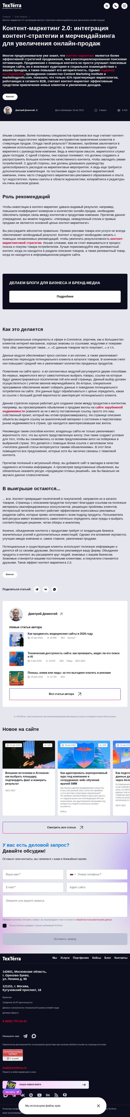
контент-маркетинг (80, 55)
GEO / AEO (80, 661)
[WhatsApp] (54, 589)
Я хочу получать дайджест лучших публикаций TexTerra (35, 925)
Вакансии (7, 997)
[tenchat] (65, 1095)
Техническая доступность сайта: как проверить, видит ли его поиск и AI (74, 655)
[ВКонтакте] (46, 589)
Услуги (65, 957)
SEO (63, 638)
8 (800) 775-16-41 (15, 1021)
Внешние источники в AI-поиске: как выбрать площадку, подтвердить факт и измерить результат (27, 778)
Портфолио (81, 957)
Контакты (120, 957)
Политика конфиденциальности (18, 1109)
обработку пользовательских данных (94, 920)
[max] (34, 1036)
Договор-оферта (10, 1013)
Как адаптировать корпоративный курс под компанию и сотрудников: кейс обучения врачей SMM (83, 778)
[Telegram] (37, 589)
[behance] (48, 1095)
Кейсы (63, 811)
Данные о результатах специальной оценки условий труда (31, 1008)
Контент (10, 574)
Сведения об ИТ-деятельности (17, 1002)
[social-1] (56, 1095)
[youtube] (39, 1095)
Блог (107, 957)
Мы (54, 957)
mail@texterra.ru (15, 1068)
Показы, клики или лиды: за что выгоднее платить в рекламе (69, 672)
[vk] (22, 1095)
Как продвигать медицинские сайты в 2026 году (60, 633)
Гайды (69, 661)
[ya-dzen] (31, 1095)
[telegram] (25, 1036)
